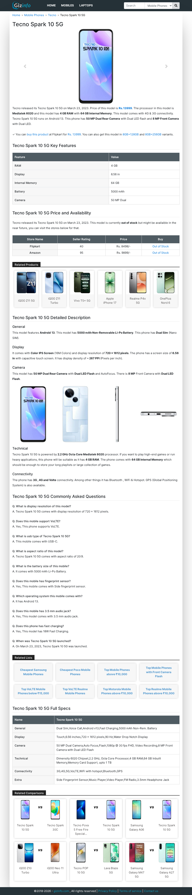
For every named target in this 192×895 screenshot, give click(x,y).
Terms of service (130, 891)
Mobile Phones (34, 15)
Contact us (151, 891)
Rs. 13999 (74, 134)
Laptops (86, 5)
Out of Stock (160, 246)
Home (51, 5)
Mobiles (67, 5)
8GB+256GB (153, 134)
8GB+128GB (131, 134)
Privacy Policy (107, 891)
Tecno (52, 15)
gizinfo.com (61, 891)
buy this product (37, 134)
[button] (25, 66)
